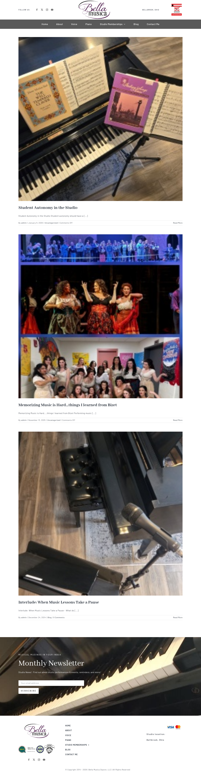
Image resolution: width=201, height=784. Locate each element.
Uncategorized (51, 223)
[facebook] (37, 10)
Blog (50, 617)
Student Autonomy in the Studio (47, 207)
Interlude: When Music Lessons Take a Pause (58, 602)
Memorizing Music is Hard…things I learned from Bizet (67, 405)
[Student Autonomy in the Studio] (100, 119)
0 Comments (59, 617)
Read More (178, 223)
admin (24, 223)
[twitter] (42, 10)
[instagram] (47, 10)
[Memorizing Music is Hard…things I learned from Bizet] (100, 316)
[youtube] (52, 10)
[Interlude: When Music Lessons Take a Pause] (100, 514)
